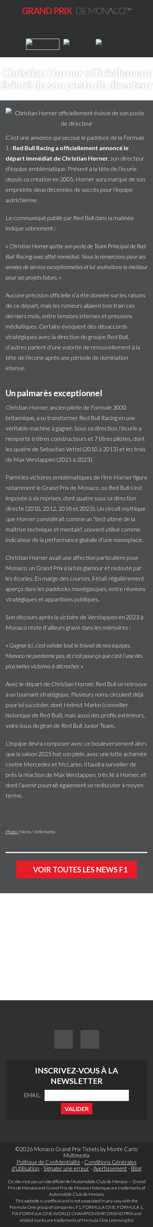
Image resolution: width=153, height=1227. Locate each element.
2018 (65, 508)
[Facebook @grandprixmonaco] (63, 1039)
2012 (49, 508)
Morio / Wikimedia (37, 831)
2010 (33, 508)
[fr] (42, 44)
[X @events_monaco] (90, 1039)
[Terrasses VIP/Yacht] (16, 971)
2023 (86, 508)
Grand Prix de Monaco (70, 487)
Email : (33, 1095)
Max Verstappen (34, 459)
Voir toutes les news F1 (80, 869)
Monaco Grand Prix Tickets (66, 1149)
